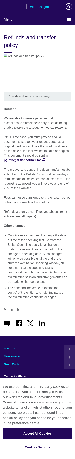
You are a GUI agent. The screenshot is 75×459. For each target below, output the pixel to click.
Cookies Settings (37, 447)
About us (9, 348)
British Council (13, 7)
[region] (37, 418)
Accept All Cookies (37, 433)
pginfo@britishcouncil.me (23, 160)
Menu (8, 19)
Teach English (12, 364)
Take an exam (13, 356)
